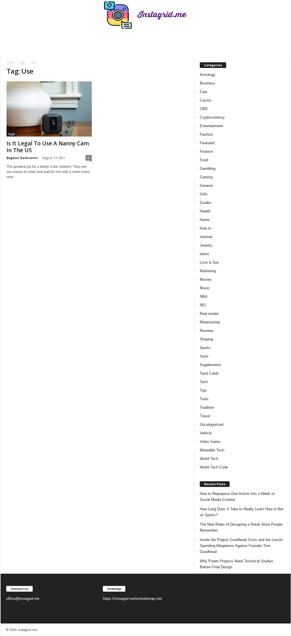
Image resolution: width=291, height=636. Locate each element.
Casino (205, 100)
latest (204, 254)
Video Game (210, 441)
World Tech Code (214, 467)
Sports (205, 348)
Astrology (207, 75)
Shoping (206, 339)
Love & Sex (209, 262)
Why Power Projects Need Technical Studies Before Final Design (236, 564)
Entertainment (211, 126)
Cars (203, 92)
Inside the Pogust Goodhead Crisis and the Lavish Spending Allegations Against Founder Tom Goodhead (241, 546)
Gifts (204, 194)
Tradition (207, 407)
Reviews (207, 331)
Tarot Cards (209, 373)
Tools (204, 399)
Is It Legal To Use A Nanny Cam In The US (48, 147)
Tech (11, 134)
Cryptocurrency (212, 117)
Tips (203, 390)
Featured (207, 143)
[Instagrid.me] (146, 15)
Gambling (207, 168)
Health (205, 211)
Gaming (206, 177)
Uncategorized (211, 424)
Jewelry (206, 245)
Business (207, 83)
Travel (205, 416)
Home (10, 63)
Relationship (210, 322)
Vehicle (206, 433)
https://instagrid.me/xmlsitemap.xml (132, 598)
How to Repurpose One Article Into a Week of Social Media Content (237, 497)
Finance (206, 151)
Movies (206, 279)
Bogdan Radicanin (22, 158)
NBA (203, 296)
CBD (203, 109)
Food (204, 160)
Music (205, 288)
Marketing (208, 271)
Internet (206, 237)
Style (204, 356)
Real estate (209, 313)
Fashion (206, 134)
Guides (205, 203)
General (206, 185)
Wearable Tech (212, 450)
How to (205, 228)
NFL (203, 305)
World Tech (209, 459)
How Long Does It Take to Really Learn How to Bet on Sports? (241, 512)
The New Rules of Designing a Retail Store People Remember (241, 527)
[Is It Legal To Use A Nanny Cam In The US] (49, 109)
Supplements (210, 365)
